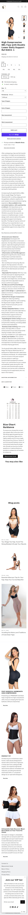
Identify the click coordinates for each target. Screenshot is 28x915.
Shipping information (9, 377)
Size (3, 62)
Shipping (4, 56)
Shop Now (5, 705)
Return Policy (5, 869)
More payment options (14, 138)
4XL (14, 69)
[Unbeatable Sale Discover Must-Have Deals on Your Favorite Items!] (14, 804)
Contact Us (5, 863)
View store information (9, 147)
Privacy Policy (6, 874)
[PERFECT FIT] (14, 731)
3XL (9, 69)
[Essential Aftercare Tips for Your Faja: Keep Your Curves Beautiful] (14, 560)
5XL (19, 69)
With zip (12, 77)
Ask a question (7, 381)
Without (5, 77)
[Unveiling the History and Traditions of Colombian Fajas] (14, 606)
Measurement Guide (10, 456)
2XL (4, 69)
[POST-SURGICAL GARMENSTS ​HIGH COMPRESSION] (14, 667)
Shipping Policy (6, 872)
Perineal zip (6, 74)
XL (19, 65)
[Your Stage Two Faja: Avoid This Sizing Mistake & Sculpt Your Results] (14, 522)
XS (3, 65)
